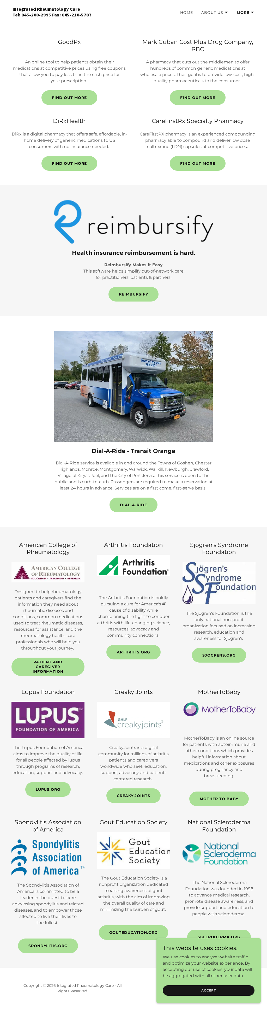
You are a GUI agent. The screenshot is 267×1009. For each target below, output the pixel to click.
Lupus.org (48, 789)
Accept (208, 990)
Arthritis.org (133, 652)
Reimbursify (133, 294)
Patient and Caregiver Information (48, 667)
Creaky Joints (133, 795)
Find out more (69, 97)
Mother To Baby (219, 798)
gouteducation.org (133, 932)
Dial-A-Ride (133, 505)
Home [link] (186, 12)
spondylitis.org (48, 945)
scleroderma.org (219, 937)
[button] (214, 12)
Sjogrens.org (219, 655)
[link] (71, 15)
